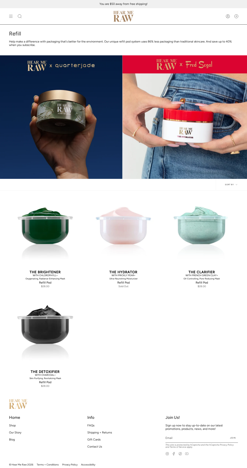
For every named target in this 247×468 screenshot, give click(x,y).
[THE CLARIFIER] (201, 232)
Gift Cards (94, 439)
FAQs (90, 425)
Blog (12, 439)
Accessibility (88, 464)
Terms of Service (178, 447)
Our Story (15, 432)
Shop (12, 425)
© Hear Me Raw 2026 (21, 464)
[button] (20, 16)
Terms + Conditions (48, 464)
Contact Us (94, 446)
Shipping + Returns (99, 432)
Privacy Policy (227, 445)
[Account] (228, 16)
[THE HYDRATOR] (123, 232)
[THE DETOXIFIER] (45, 332)
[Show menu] (11, 16)
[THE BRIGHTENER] (45, 232)
